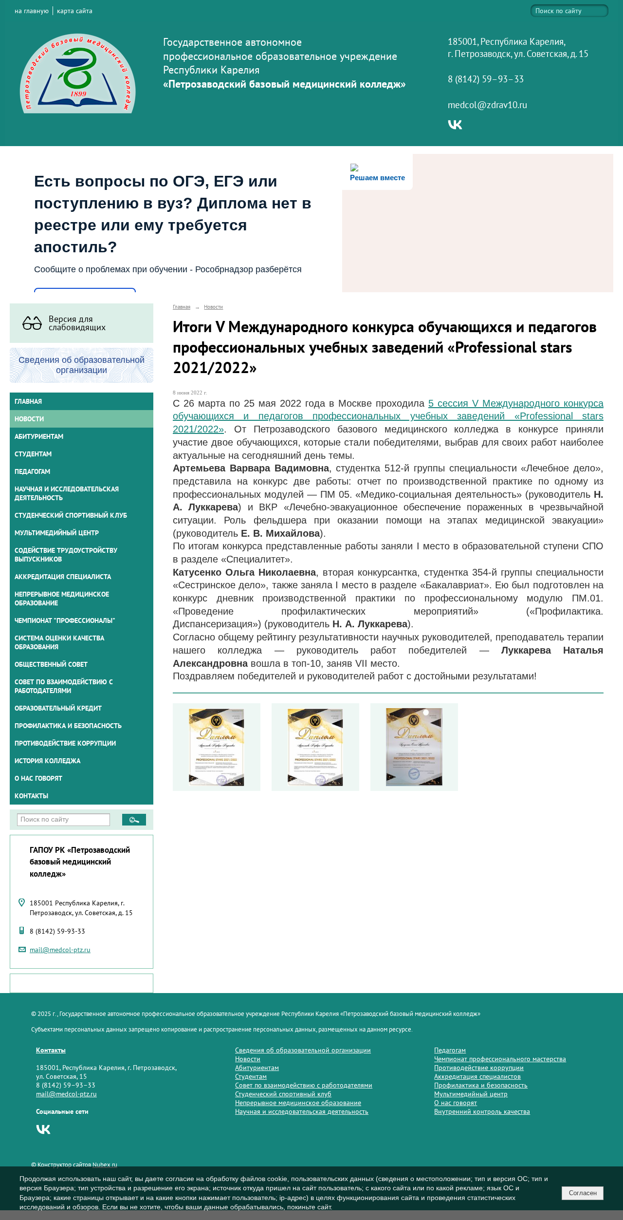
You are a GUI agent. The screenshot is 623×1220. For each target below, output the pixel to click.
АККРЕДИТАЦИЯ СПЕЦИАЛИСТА (63, 576)
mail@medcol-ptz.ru (60, 949)
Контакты (31, 795)
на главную (32, 10)
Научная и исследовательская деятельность (67, 493)
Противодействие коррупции (65, 743)
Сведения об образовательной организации (303, 1050)
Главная (28, 401)
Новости (29, 418)
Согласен (583, 1193)
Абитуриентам (257, 1067)
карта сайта (74, 10)
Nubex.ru (104, 1164)
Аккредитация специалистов (477, 1076)
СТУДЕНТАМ (33, 454)
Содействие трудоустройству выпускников (66, 554)
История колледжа (47, 760)
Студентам (251, 1076)
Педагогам (450, 1050)
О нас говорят (38, 778)
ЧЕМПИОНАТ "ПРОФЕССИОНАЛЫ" (65, 620)
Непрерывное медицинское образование (62, 598)
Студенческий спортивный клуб (71, 515)
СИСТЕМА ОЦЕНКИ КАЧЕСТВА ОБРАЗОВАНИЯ (59, 642)
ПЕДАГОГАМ (32, 471)
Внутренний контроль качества (482, 1111)
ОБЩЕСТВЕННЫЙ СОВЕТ (51, 664)
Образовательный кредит (58, 708)
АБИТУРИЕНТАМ (39, 436)
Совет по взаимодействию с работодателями (64, 686)
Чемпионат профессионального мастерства (500, 1058)
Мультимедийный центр (57, 532)
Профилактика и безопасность (68, 725)
